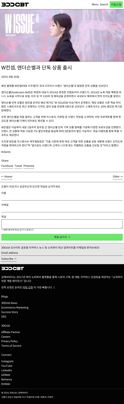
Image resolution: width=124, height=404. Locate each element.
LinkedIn (6, 370)
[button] (104, 4)
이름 (3, 193)
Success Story (9, 312)
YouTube (6, 366)
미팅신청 (116, 4)
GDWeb (5, 375)
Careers (5, 336)
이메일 (5, 205)
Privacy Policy (9, 341)
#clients (5, 152)
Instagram (7, 361)
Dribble (5, 384)
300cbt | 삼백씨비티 (19, 393)
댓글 (3, 216)
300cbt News (9, 303)
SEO (3, 316)
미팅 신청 (28, 287)
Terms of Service (11, 345)
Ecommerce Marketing (14, 307)
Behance (6, 379)
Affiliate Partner (10, 332)
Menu (95, 4)
